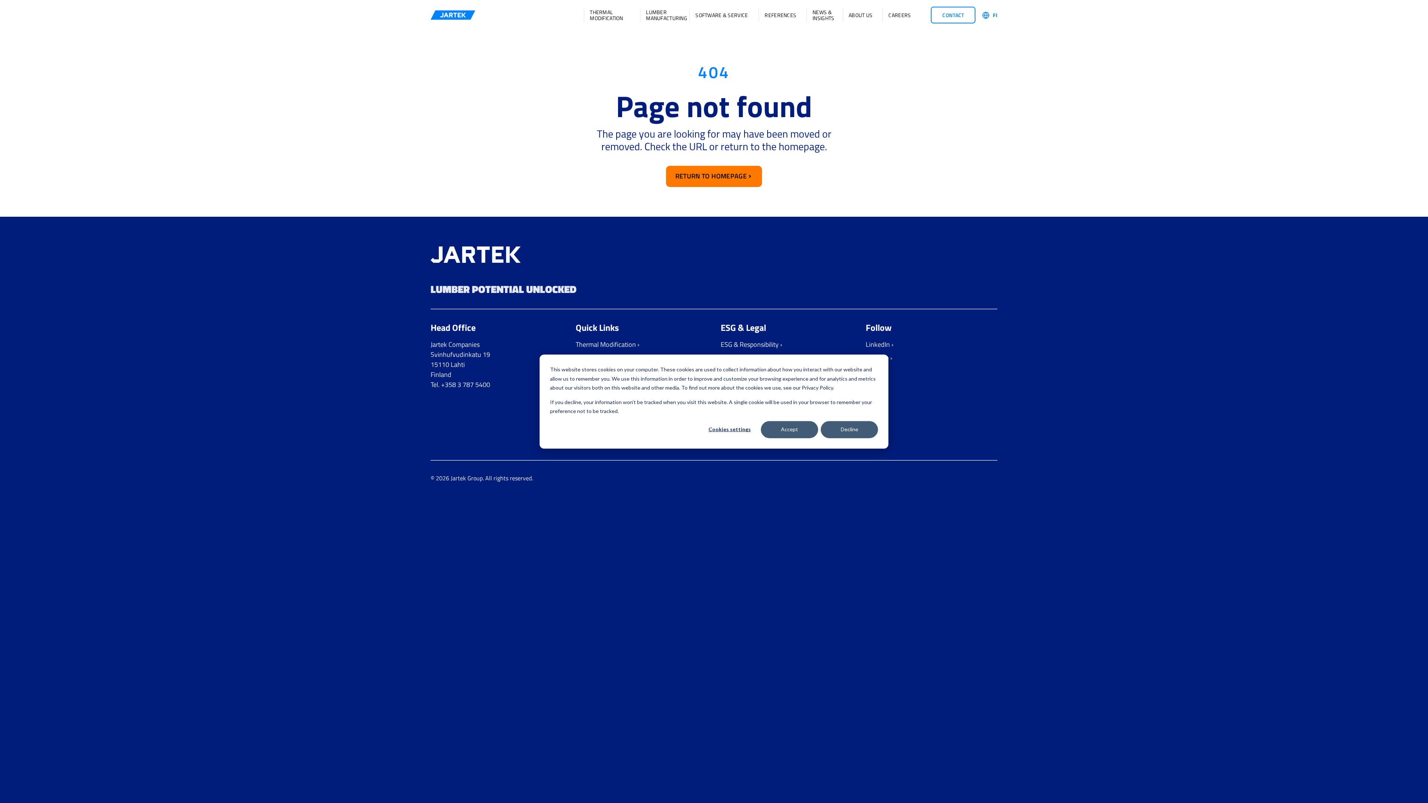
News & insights (823, 15)
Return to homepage (711, 176)
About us (860, 15)
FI (995, 15)
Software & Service (721, 15)
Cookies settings (729, 429)
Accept (789, 429)
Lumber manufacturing (662, 15)
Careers (899, 15)
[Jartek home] (453, 15)
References (780, 15)
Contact (953, 15)
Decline (849, 429)
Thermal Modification (606, 15)
